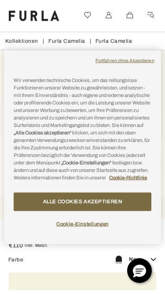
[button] (139, 270)
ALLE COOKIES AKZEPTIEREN (82, 201)
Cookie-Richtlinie (128, 177)
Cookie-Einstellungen (82, 224)
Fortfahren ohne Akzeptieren (124, 60)
